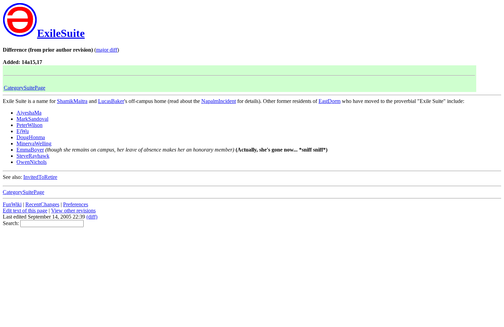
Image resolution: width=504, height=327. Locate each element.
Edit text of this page (25, 210)
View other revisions (73, 210)
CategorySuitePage (24, 88)
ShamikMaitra (72, 101)
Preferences (75, 204)
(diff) (91, 217)
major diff (106, 50)
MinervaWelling (33, 143)
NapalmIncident (218, 101)
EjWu (22, 131)
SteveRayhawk (32, 156)
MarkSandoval (32, 119)
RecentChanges (42, 204)
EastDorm (329, 101)
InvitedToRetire (40, 177)
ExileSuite (61, 33)
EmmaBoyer (30, 150)
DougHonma (30, 137)
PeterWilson (29, 125)
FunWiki (12, 204)
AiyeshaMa (28, 113)
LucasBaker (111, 101)
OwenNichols (31, 162)
